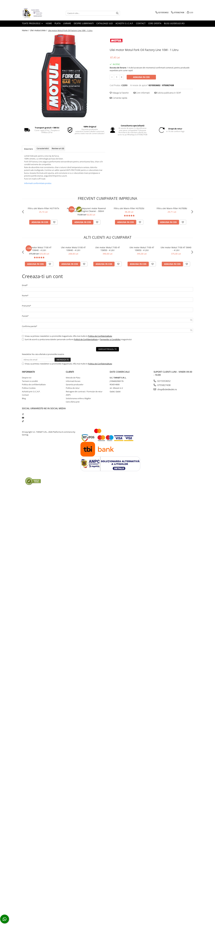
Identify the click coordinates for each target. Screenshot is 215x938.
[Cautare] (117, 13)
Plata (58, 23)
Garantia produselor (74, 384)
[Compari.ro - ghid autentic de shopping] (33, 481)
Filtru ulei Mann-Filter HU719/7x (43, 208)
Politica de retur (73, 388)
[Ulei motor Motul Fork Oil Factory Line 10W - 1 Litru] (63, 76)
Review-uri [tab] (58, 148)
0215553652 (164, 381)
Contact (141, 23)
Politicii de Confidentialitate (86, 339)
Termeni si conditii (30, 381)
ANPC (68, 395)
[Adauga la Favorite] (54, 222)
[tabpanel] (63, 76)
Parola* (25, 316)
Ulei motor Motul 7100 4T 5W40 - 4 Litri (176, 249)
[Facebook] (23, 414)
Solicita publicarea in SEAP (168, 92)
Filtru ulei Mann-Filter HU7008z (172, 208)
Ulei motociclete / (39, 30)
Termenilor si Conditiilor (110, 339)
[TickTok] (23, 421)
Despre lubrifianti (84, 23)
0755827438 (164, 385)
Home (49, 23)
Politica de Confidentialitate (100, 336)
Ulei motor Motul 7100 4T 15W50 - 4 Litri (107, 249)
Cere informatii (143, 92)
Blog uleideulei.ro (174, 23)
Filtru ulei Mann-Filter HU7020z (129, 208)
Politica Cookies (29, 388)
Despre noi (26, 377)
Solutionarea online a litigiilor (78, 398)
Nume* (25, 295)
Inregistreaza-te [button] (107, 349)
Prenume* (26, 305)
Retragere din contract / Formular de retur (84, 391)
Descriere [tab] (28, 149)
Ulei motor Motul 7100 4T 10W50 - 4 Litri (141, 249)
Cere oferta (154, 23)
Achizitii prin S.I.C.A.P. (31, 391)
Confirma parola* (29, 326)
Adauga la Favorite (120, 92)
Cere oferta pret (73, 401)
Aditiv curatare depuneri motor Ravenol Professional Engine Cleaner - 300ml (86, 210)
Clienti (70, 371)
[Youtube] (23, 417)
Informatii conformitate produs (37, 183)
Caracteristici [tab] (43, 148)
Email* (25, 285)
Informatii (28, 371)
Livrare (67, 23)
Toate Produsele (31, 23)
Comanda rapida (119, 97)
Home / (26, 30)
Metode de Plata (73, 377)
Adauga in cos (141, 77)
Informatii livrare (73, 381)
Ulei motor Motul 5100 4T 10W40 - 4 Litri (73, 249)
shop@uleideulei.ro (167, 389)
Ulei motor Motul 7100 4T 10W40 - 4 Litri (39, 249)
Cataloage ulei (104, 23)
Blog (24, 398)
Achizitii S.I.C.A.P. (124, 23)
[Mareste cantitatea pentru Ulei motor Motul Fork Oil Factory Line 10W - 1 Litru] (121, 77)
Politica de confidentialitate (34, 384)
